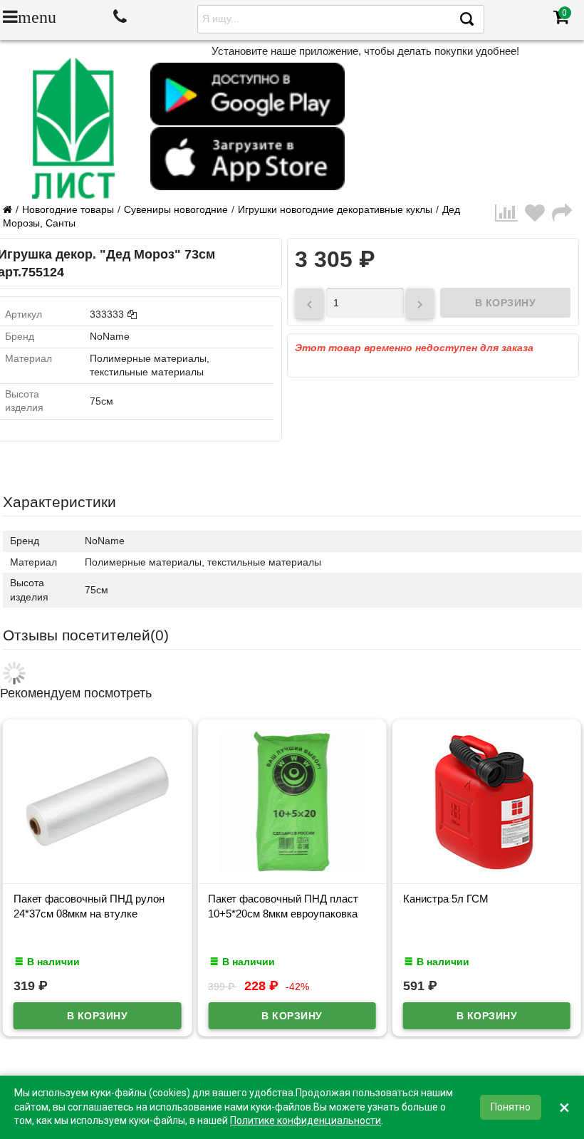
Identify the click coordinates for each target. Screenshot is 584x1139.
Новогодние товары (68, 209)
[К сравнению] (510, 217)
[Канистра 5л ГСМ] (486, 869)
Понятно (511, 1107)
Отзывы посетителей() (86, 635)
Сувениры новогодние (176, 209)
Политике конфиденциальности (305, 1120)
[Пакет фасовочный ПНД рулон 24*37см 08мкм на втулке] (97, 869)
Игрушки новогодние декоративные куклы (335, 209)
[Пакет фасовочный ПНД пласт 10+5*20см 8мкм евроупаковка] (291, 869)
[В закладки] (538, 217)
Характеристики (59, 502)
